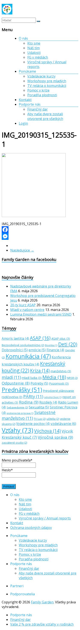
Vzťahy (17, 430)
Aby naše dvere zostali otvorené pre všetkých (45, 116)
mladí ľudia (32, 378)
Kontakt (25, 99)
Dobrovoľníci (15, 350)
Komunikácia (28, 356)
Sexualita (39, 407)
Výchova (47, 431)
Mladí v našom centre (27, 309)
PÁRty (33, 396)
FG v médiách (37, 57)
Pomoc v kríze (38, 90)
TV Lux (40, 419)
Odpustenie (16, 383)
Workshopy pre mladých (46, 81)
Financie (55, 350)
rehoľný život (53, 397)
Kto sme (33, 43)
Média (54, 377)
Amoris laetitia (15, 338)
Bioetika (51, 345)
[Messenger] (40, 236)
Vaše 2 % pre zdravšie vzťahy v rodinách (42, 624)
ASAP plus (60, 339)
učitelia (53, 419)
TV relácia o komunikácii (46, 85)
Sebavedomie (17, 407)
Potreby (39, 383)
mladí (11, 377)
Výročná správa (55, 437)
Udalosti (34, 52)
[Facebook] (40, 229)
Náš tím (33, 48)
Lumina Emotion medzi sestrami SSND (40, 314)
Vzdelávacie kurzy (41, 76)
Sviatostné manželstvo (28, 415)
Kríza (40, 370)
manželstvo (61, 371)
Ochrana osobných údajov (31, 527)
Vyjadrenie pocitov (33, 423)
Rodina (28, 402)
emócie (37, 350)
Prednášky (22, 390)
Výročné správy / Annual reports (45, 518)
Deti (67, 344)
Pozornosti (59, 383)
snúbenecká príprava (20, 413)
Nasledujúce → (22, 250)
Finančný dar (37, 109)
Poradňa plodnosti (42, 95)
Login (23, 123)
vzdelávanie (63, 423)
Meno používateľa (17, 460)
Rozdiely (48, 402)
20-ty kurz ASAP (23, 305)
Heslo (7, 470)
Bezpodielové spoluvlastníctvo (23, 345)
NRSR (72, 378)
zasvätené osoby (14, 442)
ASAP (40, 338)
